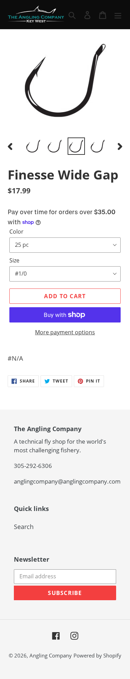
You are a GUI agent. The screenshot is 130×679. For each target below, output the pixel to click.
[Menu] (117, 14)
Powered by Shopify (97, 655)
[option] (33, 146)
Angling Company (50, 655)
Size (14, 260)
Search (24, 526)
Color (16, 231)
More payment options (65, 332)
